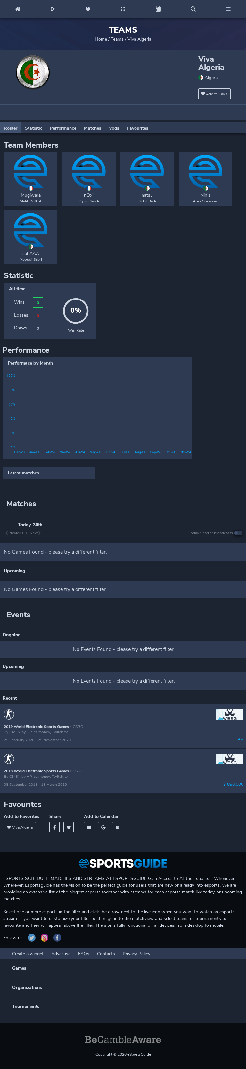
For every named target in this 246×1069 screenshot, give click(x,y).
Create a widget (28, 954)
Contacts (106, 954)
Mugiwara (31, 195)
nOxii (89, 195)
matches (92, 128)
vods (114, 128)
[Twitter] (68, 827)
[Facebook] (54, 827)
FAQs (83, 954)
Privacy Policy (136, 954)
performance (63, 128)
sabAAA (30, 254)
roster (10, 128)
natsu (147, 195)
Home (101, 39)
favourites (137, 128)
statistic (33, 128)
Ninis (205, 195)
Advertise (60, 954)
